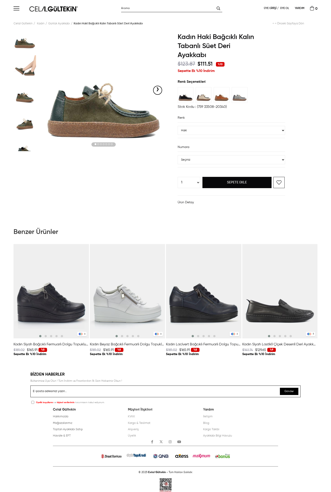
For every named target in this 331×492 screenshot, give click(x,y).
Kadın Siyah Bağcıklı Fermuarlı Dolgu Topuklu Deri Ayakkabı (51, 344)
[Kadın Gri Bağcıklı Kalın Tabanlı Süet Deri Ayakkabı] (241, 95)
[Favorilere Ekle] (279, 182)
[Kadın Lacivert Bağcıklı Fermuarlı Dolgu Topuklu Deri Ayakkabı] (203, 291)
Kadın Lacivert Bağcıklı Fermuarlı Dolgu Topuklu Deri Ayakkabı (203, 344)
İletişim (208, 416)
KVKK (131, 416)
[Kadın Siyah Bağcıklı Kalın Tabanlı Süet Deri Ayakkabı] (187, 95)
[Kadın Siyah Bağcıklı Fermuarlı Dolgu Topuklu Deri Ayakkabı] (51, 291)
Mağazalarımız (62, 423)
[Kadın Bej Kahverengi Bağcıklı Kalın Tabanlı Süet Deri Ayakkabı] (205, 95)
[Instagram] (170, 442)
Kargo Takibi (211, 429)
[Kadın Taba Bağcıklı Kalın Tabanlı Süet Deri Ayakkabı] (223, 95)
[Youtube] (179, 442)
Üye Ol (284, 8)
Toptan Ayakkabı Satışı (68, 429)
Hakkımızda (60, 416)
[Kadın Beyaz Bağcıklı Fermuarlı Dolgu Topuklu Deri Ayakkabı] (127, 291)
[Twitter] (161, 442)
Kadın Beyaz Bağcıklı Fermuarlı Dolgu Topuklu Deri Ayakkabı (127, 344)
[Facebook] (152, 442)
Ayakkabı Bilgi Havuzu (217, 435)
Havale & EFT (62, 435)
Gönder (289, 391)
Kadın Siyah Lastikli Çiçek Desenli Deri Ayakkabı (280, 344)
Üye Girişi (270, 8)
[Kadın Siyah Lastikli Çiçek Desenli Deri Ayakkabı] (280, 291)
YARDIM (299, 8)
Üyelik (132, 435)
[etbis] (166, 485)
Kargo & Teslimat (139, 423)
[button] (95, 144)
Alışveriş (133, 429)
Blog (206, 423)
